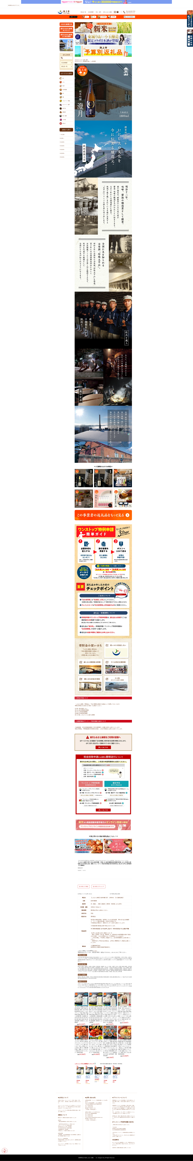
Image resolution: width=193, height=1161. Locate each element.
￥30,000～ (62, 149)
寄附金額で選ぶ (86, 61)
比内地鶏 (103, 16)
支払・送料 (98, 12)
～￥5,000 (62, 134)
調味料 (64, 112)
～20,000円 (93, 61)
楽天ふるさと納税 (107, 12)
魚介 (64, 85)
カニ (87, 16)
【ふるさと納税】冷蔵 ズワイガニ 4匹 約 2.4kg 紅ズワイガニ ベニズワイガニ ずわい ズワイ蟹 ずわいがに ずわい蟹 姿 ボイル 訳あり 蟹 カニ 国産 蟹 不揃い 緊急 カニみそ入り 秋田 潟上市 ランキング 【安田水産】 (81, 1046)
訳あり (64, 123)
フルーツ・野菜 (66, 100)
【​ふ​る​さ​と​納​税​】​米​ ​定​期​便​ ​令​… (79, 1077)
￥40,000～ (62, 153)
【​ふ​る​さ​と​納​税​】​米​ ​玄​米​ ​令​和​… (115, 1077)
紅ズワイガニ (16, 5)
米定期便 (10, 5)
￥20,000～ (62, 145)
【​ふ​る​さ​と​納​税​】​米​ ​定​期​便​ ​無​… (88, 1077)
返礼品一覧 (83, 12)
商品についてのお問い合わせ (85, 893)
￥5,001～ (62, 138)
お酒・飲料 (85, 59)
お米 (13, 5)
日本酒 (113, 16)
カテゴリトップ (78, 59)
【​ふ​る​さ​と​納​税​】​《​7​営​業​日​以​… (97, 1076)
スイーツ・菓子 (66, 104)
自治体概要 (90, 12)
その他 (64, 119)
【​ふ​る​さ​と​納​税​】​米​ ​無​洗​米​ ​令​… (106, 1077)
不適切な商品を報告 (115, 893)
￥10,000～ (62, 142)
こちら (95, 950)
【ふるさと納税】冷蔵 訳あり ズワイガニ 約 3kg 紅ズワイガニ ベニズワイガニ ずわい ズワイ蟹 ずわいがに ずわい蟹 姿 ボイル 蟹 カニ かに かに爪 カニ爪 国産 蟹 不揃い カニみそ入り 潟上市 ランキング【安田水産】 (96, 1046)
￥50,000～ (62, 157)
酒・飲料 (65, 115)
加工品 (64, 108)
